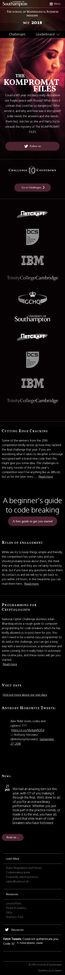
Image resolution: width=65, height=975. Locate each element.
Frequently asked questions (22, 876)
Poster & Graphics (16, 907)
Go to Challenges (31, 187)
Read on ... (12, 837)
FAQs (9, 912)
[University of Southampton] (15, 4)
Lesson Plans (13, 903)
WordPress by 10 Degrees (50, 970)
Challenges (17, 34)
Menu (57, 3)
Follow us (35, 146)
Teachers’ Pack (14, 916)
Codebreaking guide (18, 872)
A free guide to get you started (33, 521)
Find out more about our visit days (25, 695)
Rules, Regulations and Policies (24, 867)
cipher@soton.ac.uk (17, 881)
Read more (45, 476)
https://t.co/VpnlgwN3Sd (27, 730)
